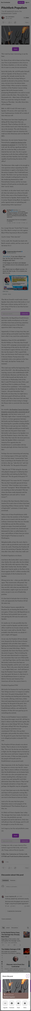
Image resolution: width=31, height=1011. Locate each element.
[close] (27, 976)
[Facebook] (12, 1003)
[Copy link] (5, 1003)
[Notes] (25, 1003)
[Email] (18, 1003)
